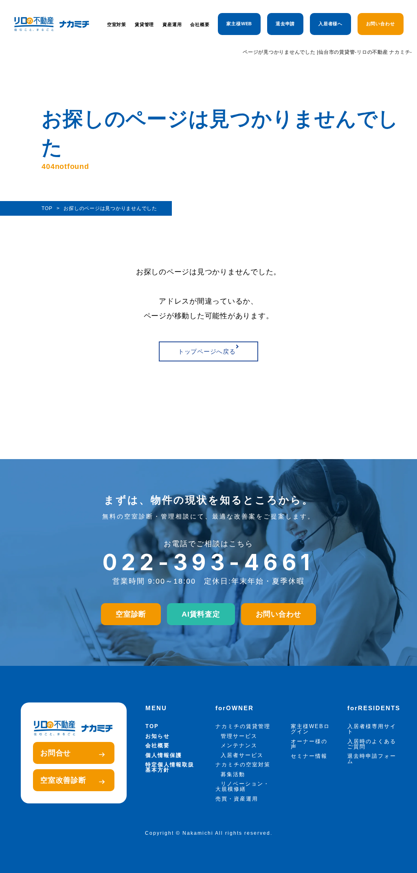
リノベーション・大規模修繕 (242, 786)
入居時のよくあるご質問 (371, 744)
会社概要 (200, 24)
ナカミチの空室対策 (242, 764)
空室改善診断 (63, 780)
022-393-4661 (209, 562)
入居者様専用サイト (371, 729)
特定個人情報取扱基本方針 (169, 767)
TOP (152, 726)
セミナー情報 (309, 756)
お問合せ (55, 753)
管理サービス (239, 736)
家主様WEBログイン (310, 729)
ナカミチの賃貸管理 (242, 726)
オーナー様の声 (309, 744)
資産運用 (172, 24)
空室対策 (117, 24)
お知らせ (157, 736)
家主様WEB (239, 23)
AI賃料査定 (201, 614)
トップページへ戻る (207, 351)
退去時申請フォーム (371, 758)
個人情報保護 (163, 755)
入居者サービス (242, 755)
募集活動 (233, 774)
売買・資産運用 (236, 799)
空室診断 (131, 614)
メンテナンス (239, 745)
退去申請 (285, 23)
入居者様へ (330, 23)
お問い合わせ (380, 23)
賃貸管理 (144, 24)
